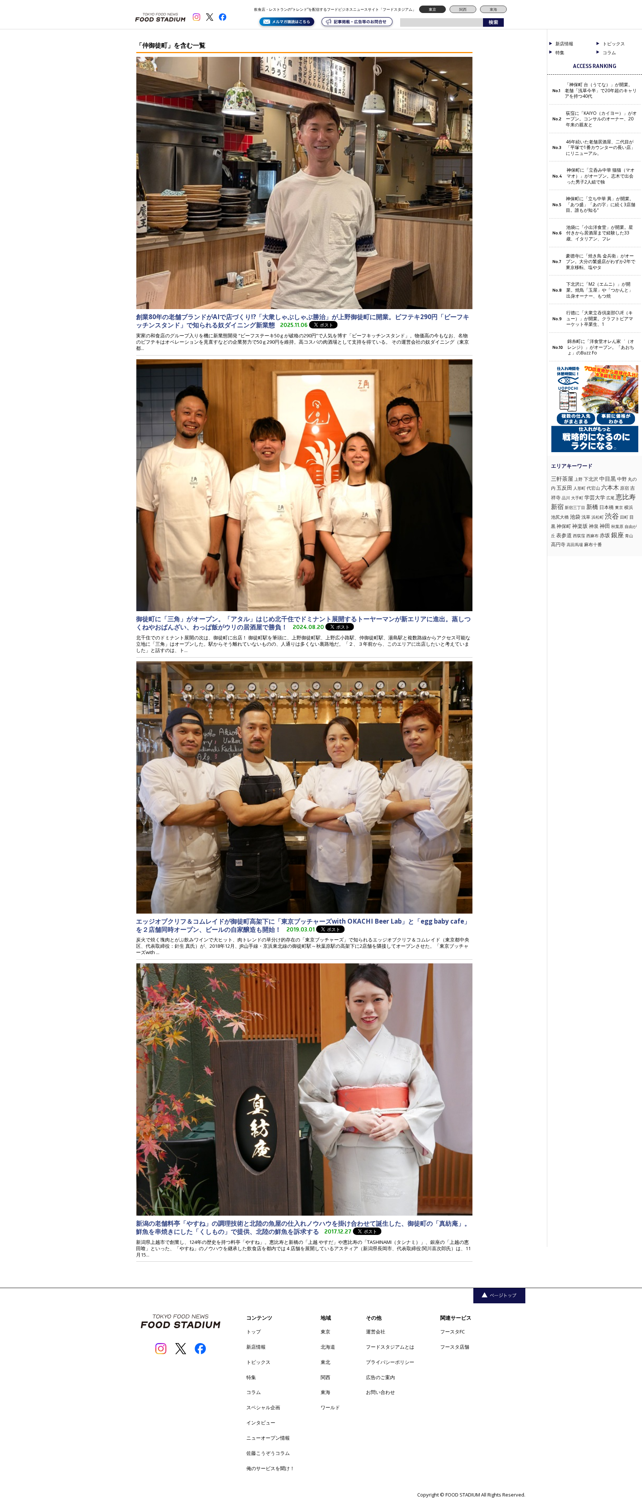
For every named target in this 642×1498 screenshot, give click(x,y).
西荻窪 (579, 535)
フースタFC (452, 1331)
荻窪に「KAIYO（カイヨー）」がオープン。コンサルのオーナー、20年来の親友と (601, 119)
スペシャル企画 (263, 1407)
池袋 (575, 516)
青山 (629, 535)
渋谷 (612, 516)
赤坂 (605, 535)
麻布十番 (593, 544)
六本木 (610, 487)
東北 (325, 1362)
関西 (463, 9)
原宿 (624, 488)
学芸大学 (594, 497)
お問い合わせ (380, 1392)
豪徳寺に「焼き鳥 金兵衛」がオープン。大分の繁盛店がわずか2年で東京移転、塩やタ (600, 261)
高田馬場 (575, 544)
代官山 (593, 488)
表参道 (564, 535)
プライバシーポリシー (390, 1362)
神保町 (564, 526)
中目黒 (607, 478)
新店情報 (564, 44)
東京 (432, 9)
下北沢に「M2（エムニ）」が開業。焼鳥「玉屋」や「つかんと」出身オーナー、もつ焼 (599, 290)
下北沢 (591, 479)
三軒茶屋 (562, 478)
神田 (605, 525)
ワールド (330, 1407)
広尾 (610, 497)
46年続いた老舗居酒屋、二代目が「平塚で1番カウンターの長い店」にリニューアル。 (600, 147)
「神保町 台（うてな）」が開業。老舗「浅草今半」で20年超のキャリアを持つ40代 (601, 90)
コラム (253, 1392)
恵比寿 (626, 496)
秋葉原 (617, 526)
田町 (624, 517)
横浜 (628, 507)
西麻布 (592, 535)
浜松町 (597, 517)
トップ (253, 1331)
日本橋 (606, 507)
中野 (622, 479)
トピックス (258, 1362)
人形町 (579, 488)
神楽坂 (580, 525)
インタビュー (260, 1422)
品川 (566, 497)
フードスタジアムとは (390, 1346)
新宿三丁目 (575, 507)
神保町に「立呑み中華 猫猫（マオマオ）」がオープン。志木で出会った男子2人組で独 (601, 176)
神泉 (594, 526)
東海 (493, 9)
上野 (578, 479)
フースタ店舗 (454, 1346)
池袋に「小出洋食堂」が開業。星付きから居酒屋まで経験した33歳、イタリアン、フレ (599, 233)
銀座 (617, 535)
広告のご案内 (380, 1377)
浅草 (585, 517)
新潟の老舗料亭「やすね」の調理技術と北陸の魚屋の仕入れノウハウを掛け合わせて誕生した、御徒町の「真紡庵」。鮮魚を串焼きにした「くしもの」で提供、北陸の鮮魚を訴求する (303, 1227)
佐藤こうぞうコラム (268, 1453)
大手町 (577, 497)
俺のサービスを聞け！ (270, 1468)
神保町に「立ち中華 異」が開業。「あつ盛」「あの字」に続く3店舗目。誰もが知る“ (600, 204)
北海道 (328, 1346)
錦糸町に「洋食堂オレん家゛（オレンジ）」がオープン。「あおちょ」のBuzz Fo (600, 347)
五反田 (564, 487)
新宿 (557, 506)
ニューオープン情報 (268, 1437)
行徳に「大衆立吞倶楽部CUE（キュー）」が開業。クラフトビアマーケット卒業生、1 (599, 318)
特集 (559, 53)
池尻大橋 (560, 517)
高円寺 (558, 544)
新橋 (592, 507)
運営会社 (375, 1331)
